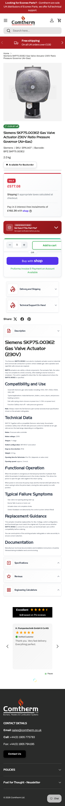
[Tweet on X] (15, 319)
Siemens (8, 148)
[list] (32, 92)
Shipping (12, 194)
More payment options (32, 270)
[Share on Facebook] (22, 319)
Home (6, 53)
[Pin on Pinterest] (29, 319)
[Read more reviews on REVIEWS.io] (43, 681)
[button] (59, 20)
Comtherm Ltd (17, 797)
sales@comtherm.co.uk (26, 730)
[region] (32, 646)
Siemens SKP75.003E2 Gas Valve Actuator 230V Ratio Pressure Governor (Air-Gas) (29, 57)
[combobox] (32, 30)
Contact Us (14, 754)
